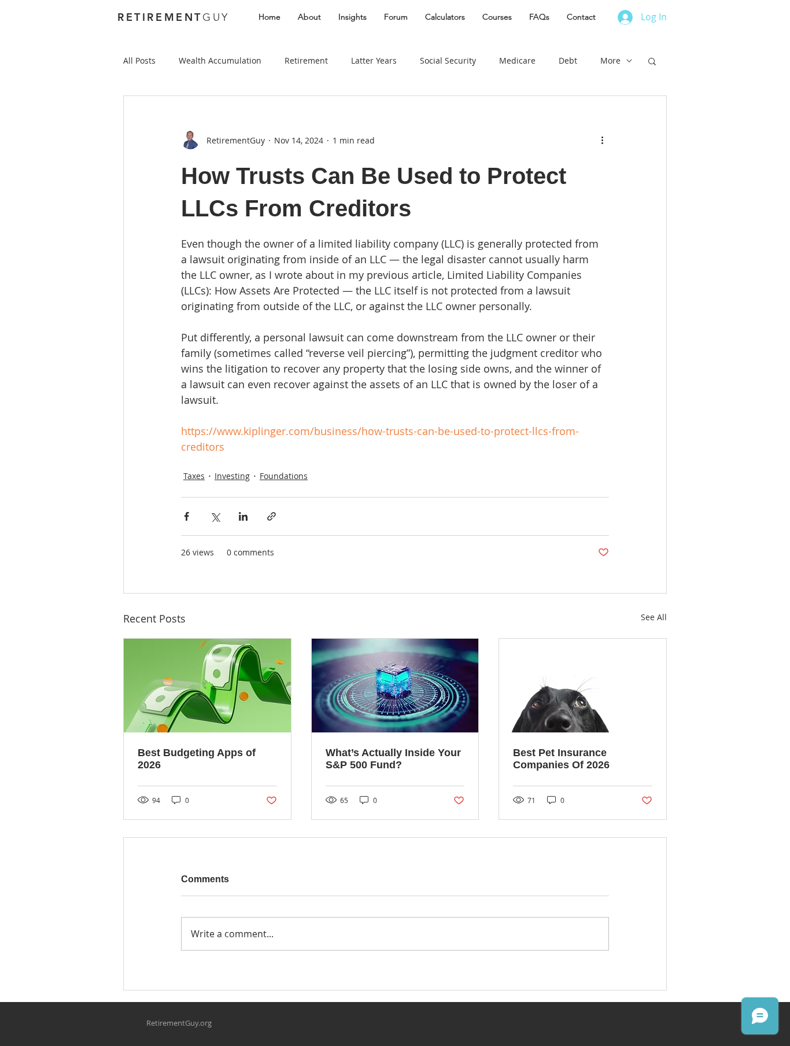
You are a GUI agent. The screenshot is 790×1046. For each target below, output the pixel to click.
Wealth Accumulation (220, 60)
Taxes (194, 475)
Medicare (517, 60)
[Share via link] (271, 516)
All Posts (139, 60)
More (610, 60)
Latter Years (374, 60)
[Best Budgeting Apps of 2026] (207, 685)
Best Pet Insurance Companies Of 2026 (561, 759)
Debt (568, 60)
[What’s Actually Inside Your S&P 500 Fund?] (395, 685)
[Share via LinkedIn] (243, 516)
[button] (652, 60)
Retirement (306, 60)
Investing (232, 475)
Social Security (448, 60)
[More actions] (602, 140)
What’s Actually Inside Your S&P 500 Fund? (393, 759)
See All (654, 617)
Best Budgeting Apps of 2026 (197, 759)
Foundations (284, 475)
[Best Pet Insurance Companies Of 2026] (582, 685)
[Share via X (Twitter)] (214, 516)
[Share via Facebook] (186, 516)
